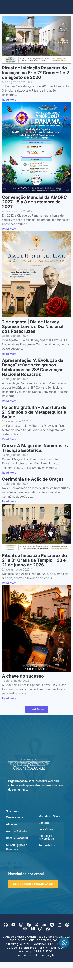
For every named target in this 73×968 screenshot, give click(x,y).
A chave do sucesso (23, 676)
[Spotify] (52, 925)
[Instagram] (21, 925)
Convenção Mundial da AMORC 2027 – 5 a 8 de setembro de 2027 (34, 202)
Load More (36, 709)
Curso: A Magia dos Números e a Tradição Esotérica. (36, 448)
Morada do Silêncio (51, 816)
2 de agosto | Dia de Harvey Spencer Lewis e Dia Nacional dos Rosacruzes (32, 326)
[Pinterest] (67, 925)
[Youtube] (13, 925)
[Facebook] (29, 925)
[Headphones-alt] (6, 925)
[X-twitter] (36, 925)
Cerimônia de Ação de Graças (33, 479)
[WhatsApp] (64, 943)
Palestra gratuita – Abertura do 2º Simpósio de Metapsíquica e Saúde (34, 412)
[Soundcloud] (44, 925)
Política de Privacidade (46, 837)
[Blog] (40, 929)
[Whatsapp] (48, 929)
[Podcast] (25, 929)
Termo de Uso (47, 845)
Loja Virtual (46, 829)
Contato (44, 822)
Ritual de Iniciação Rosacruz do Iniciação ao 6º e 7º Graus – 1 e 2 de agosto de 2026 (35, 73)
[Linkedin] (60, 925)
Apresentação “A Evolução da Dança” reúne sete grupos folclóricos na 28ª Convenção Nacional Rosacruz (33, 367)
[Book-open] (33, 929)
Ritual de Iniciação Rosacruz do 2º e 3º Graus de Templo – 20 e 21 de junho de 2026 (34, 560)
